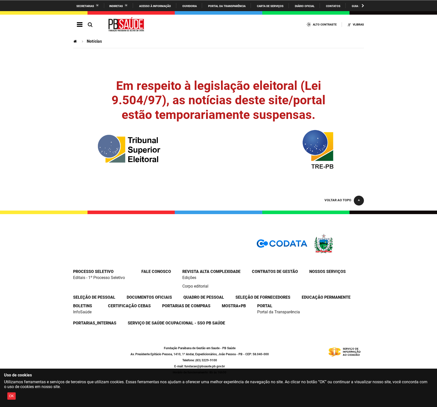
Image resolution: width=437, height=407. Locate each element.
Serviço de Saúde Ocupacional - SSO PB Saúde (176, 323)
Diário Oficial (305, 6)
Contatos (333, 6)
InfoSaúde (82, 312)
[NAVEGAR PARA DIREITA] (363, 5)
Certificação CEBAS (129, 305)
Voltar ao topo (337, 200)
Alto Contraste (325, 24)
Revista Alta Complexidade (211, 271)
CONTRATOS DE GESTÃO (275, 271)
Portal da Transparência (227, 6)
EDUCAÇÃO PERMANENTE (326, 297)
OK (11, 396)
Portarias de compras (186, 305)
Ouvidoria (189, 6)
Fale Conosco (156, 271)
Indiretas (116, 6)
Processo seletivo (93, 271)
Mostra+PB (234, 305)
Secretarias (85, 6)
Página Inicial (75, 41)
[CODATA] (282, 245)
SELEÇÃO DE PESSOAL (94, 297)
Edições (189, 277)
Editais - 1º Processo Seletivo (99, 277)
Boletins (82, 305)
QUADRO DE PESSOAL (203, 297)
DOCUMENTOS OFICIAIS (149, 297)
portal (264, 305)
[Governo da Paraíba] (338, 252)
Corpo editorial (195, 286)
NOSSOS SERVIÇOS (327, 271)
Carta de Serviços (270, 6)
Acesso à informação (155, 6)
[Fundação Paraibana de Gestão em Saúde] (126, 25)
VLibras (358, 24)
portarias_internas (94, 323)
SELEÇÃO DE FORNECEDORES (262, 297)
